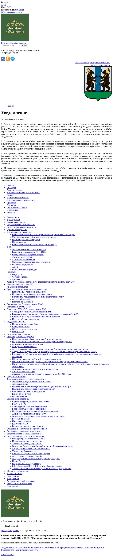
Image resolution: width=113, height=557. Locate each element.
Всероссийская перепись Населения (24, 434)
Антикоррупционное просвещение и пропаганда (35, 369)
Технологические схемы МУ (20, 284)
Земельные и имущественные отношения (26, 379)
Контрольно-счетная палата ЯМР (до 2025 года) (34, 244)
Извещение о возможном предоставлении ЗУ (33, 389)
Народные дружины (21, 421)
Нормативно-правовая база (25, 324)
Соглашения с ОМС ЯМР (19, 307)
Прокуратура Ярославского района (28, 438)
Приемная (11, 202)
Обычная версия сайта (11, 12)
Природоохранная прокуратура (27, 441)
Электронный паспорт (22, 257)
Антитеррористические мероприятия (29, 406)
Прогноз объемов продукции (26, 319)
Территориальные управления (21, 200)
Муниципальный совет (18, 197)
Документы (17, 279)
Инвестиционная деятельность (21, 227)
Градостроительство (16, 376)
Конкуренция (13, 478)
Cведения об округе (16, 222)
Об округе (11, 187)
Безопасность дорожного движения (28, 409)
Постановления (19, 396)
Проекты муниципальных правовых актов (27, 289)
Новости (11, 212)
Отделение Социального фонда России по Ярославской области (42, 446)
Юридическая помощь (17, 471)
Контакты (11, 205)
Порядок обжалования (22, 302)
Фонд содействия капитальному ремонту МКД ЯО (36, 458)
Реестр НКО (18, 331)
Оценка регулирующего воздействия (24, 431)
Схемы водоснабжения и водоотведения (31, 262)
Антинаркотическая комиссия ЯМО (29, 414)
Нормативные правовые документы (29, 292)
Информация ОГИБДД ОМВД (26, 463)
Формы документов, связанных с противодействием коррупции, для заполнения (50, 349)
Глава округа (13, 217)
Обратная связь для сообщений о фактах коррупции (36, 359)
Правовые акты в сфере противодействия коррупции (37, 339)
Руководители (13, 219)
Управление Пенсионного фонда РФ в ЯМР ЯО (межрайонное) (42, 468)
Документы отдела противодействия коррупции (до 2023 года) (41, 374)
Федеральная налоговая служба (27, 456)
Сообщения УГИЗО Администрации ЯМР (27, 309)
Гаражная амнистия (21, 394)
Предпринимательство (17, 287)
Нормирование (19, 242)
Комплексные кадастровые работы (28, 391)
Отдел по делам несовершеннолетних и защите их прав (38, 416)
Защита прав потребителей (19, 483)
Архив (15, 267)
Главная (10, 106)
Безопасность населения (18, 399)
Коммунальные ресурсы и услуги (28, 254)
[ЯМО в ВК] (3, 60)
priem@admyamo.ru (10, 530)
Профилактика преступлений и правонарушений (35, 411)
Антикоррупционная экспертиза (27, 344)
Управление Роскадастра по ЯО (27, 443)
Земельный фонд (20, 384)
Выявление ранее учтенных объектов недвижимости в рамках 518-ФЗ (45, 314)
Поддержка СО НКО (16, 321)
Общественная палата (17, 207)
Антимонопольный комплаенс (21, 481)
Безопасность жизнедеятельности (28, 426)
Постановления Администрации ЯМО (25, 304)
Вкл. (16, 10)
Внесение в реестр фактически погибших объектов (36, 316)
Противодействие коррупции (26, 239)
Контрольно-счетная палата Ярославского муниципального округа (43, 234)
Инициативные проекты (18, 334)
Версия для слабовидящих (13, 43)
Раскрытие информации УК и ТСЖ (29, 252)
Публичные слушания (17, 229)
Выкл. (21, 10)
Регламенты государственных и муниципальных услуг (38, 297)
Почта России (18, 461)
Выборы (10, 195)
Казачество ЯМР (20, 424)
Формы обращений (21, 299)
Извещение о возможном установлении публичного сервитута (41, 386)
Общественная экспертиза (24, 329)
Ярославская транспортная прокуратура (31, 453)
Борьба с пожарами (21, 419)
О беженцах (12, 210)
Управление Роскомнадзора (25, 451)
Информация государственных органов (25, 436)
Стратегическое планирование (21, 224)
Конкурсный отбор (21, 326)
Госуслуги (11, 272)
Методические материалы (24, 346)
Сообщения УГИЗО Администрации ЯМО (32, 312)
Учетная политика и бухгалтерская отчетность (34, 237)
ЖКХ (9, 247)
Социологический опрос (23, 371)
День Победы (13, 476)
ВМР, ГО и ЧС (19, 404)
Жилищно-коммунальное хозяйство (29, 249)
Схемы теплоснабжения (23, 259)
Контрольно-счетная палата (20, 232)
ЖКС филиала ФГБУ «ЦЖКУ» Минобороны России (37, 466)
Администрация (14, 190)
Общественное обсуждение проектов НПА (27, 429)
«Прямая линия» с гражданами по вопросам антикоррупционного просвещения (50, 361)
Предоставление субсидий (24, 269)
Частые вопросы (20, 277)
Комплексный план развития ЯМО (23, 192)
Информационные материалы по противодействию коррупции (42, 341)
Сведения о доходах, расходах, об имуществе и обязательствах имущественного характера (54, 351)
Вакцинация (12, 486)
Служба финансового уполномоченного (31, 448)
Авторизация (7, 554)
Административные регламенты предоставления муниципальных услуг (41, 282)
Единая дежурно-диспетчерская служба (30, 401)
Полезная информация (22, 264)
